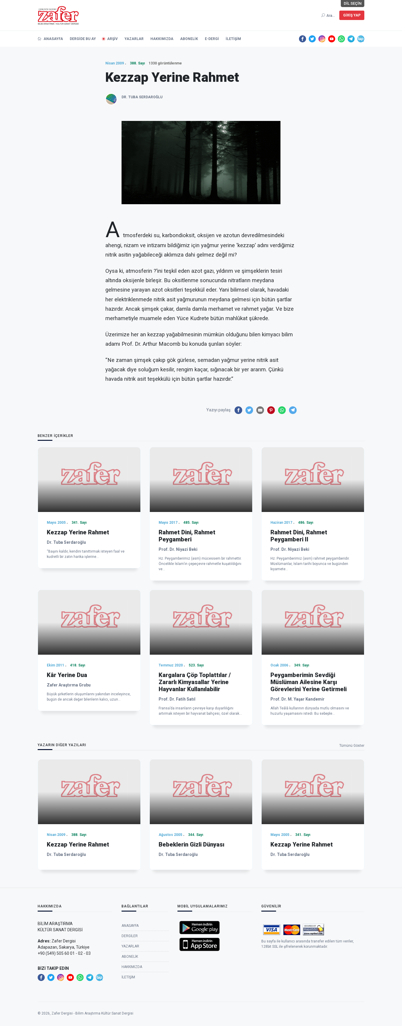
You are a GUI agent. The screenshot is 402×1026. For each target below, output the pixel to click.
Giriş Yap (352, 15)
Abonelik (189, 39)
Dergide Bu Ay (83, 39)
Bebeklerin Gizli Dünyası (191, 844)
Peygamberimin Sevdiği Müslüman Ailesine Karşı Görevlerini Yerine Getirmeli (308, 682)
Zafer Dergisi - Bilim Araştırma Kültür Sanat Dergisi (92, 1013)
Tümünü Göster (351, 746)
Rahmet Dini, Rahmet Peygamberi (187, 536)
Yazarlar (134, 39)
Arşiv (112, 39)
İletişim (233, 39)
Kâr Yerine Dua (67, 675)
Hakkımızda (161, 39)
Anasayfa (53, 39)
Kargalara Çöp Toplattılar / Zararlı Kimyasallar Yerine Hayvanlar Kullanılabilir (195, 682)
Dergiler (130, 936)
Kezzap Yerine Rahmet (78, 532)
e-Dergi (212, 39)
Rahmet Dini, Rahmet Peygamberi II (298, 536)
